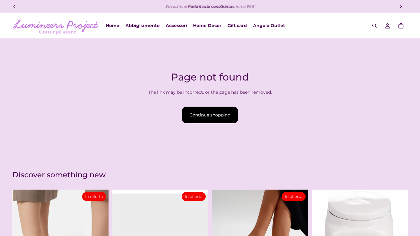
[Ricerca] (374, 26)
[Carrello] (401, 26)
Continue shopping (210, 115)
